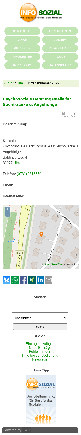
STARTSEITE (22, 31)
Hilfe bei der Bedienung (40, 355)
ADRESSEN (22, 48)
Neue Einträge (40, 348)
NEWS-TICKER (60, 48)
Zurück (8, 83)
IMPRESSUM (22, 65)
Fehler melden (40, 351)
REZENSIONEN (60, 31)
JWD (26, 430)
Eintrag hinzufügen (40, 344)
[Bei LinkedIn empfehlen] (40, 282)
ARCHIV (60, 39)
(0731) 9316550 (29, 174)
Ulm (20, 83)
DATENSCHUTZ (60, 65)
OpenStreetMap (53, 264)
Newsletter (40, 359)
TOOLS (60, 56)
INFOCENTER (22, 56)
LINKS (22, 39)
